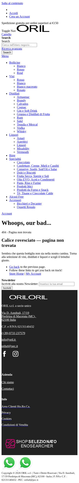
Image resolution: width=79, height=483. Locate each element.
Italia (13, 319)
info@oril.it (9, 339)
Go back (14, 266)
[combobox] (19, 45)
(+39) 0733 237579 (13, 333)
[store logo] (33, 30)
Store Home (16, 273)
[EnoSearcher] (30, 450)
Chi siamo (8, 382)
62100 (6, 319)
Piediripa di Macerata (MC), (19, 316)
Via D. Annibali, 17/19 (15, 312)
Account (7, 213)
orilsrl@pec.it (10, 346)
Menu (5, 56)
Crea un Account (19, 16)
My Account (33, 273)
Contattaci (8, 388)
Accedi (13, 13)
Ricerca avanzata (12, 48)
